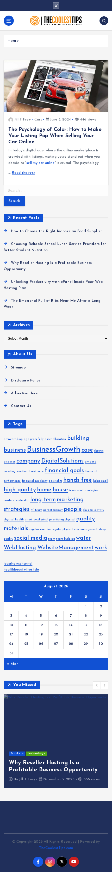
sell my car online (40, 163)
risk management (85, 529)
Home (12, 41)
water (83, 538)
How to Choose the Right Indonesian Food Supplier (56, 231)
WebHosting (20, 548)
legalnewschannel (18, 564)
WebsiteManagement (65, 548)
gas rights (55, 481)
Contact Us (21, 406)
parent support (53, 510)
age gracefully (33, 439)
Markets (17, 753)
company (28, 461)
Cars (38, 120)
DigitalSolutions (62, 461)
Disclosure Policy (25, 381)
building (78, 438)
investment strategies (83, 490)
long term (43, 499)
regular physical (62, 529)
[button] (97, 685)
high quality (20, 490)
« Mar (12, 664)
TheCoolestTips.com (56, 848)
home (44, 490)
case (87, 450)
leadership (22, 500)
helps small (100, 481)
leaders (9, 500)
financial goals (64, 470)
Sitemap (18, 368)
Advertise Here (24, 393)
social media (30, 538)
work (101, 548)
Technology (36, 753)
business (15, 450)
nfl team (36, 510)
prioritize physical (36, 519)
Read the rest (23, 173)
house (60, 490)
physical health (14, 519)
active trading (13, 439)
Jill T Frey (22, 120)
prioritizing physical (62, 519)
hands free (77, 480)
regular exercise (40, 529)
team (51, 539)
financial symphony (35, 481)
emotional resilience (30, 471)
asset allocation (55, 439)
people (73, 509)
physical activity (93, 510)
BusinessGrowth (53, 449)
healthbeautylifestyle (21, 570)
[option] (56, 741)
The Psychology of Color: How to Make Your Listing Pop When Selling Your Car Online (55, 136)
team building (65, 539)
